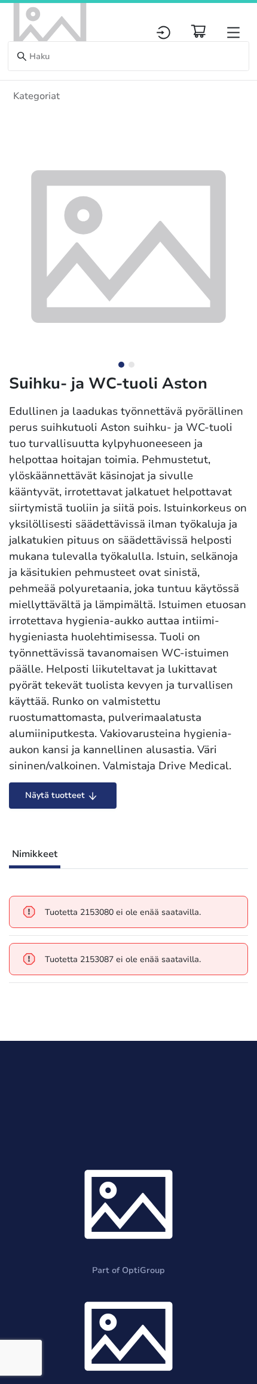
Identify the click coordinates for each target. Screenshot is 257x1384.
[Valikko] (233, 32)
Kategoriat (36, 96)
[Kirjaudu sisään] (163, 32)
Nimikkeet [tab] (34, 854)
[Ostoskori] (198, 31)
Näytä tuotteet (55, 795)
